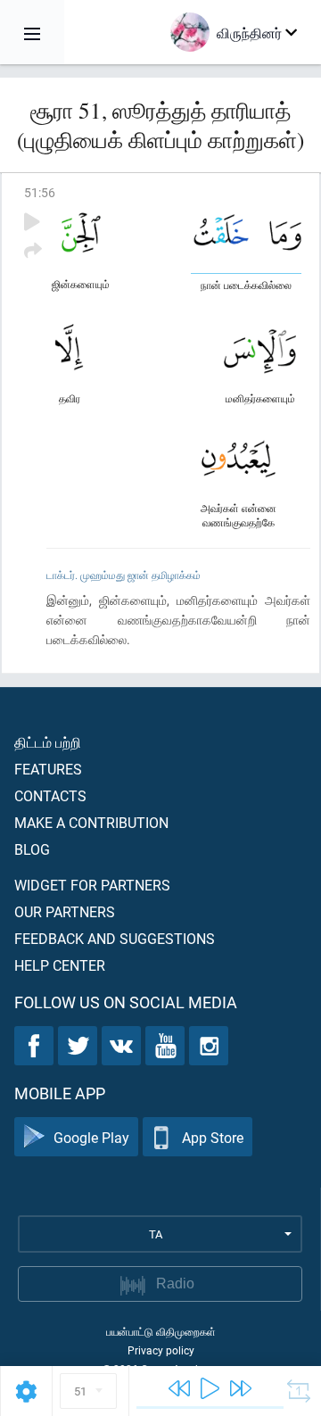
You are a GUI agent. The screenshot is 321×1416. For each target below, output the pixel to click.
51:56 (39, 192)
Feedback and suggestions (114, 938)
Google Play (91, 1137)
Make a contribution (91, 822)
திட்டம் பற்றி (47, 742)
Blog (32, 849)
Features (48, 768)
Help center (59, 965)
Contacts (50, 795)
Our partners (64, 911)
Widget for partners (92, 884)
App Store (212, 1137)
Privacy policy (161, 1350)
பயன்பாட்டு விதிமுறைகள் (161, 1331)
